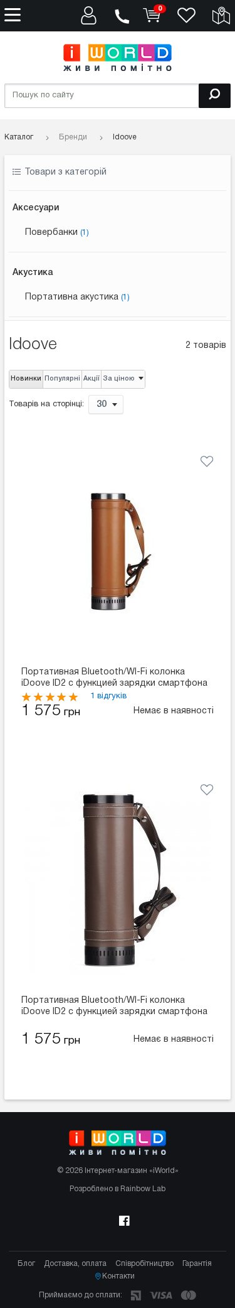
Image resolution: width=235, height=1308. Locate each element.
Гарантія (197, 1263)
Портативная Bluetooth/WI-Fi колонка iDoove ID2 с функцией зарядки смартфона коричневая (114, 678)
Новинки (26, 379)
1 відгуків (108, 696)
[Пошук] (215, 96)
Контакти (118, 1276)
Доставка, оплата (75, 1263)
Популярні (62, 379)
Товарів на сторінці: (46, 404)
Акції (91, 379)
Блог (26, 1263)
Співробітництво (144, 1263)
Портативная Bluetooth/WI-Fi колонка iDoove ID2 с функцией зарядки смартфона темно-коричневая (114, 1007)
